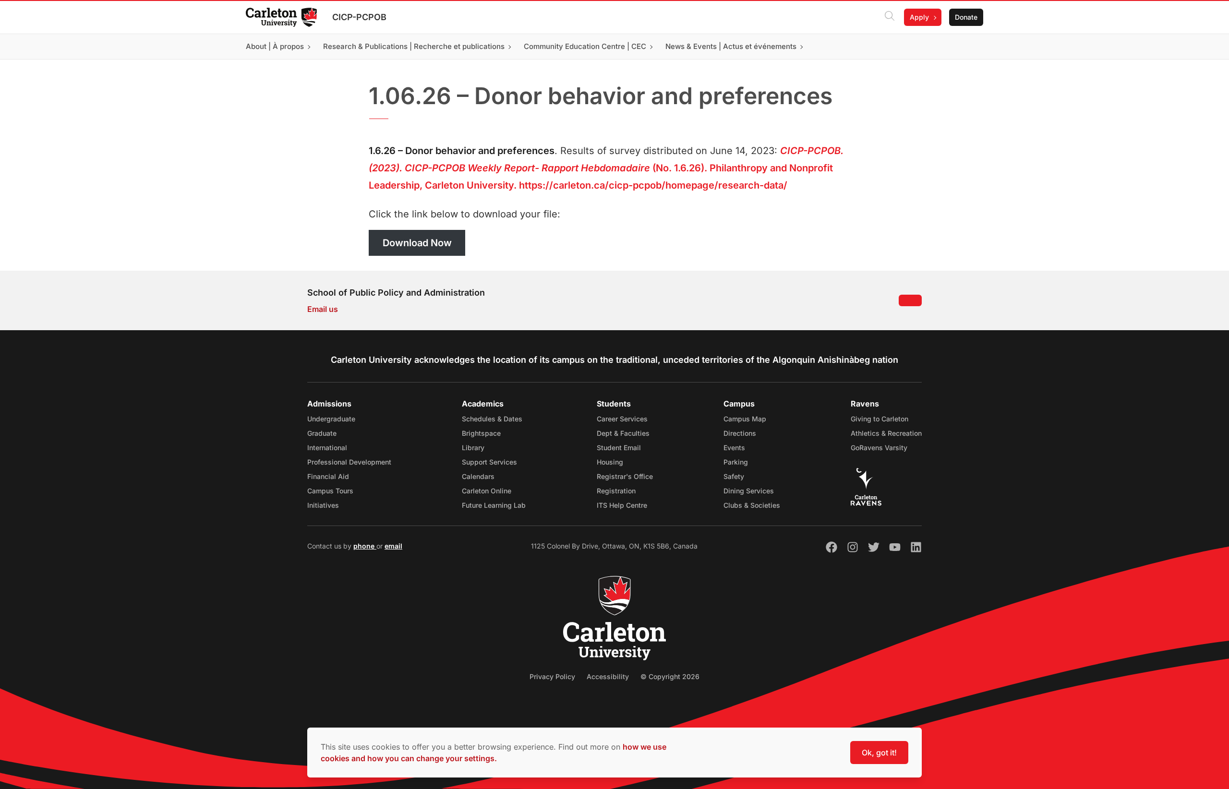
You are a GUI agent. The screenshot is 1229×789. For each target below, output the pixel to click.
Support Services (489, 462)
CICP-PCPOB (359, 17)
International (327, 447)
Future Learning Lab (494, 505)
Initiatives (323, 505)
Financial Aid (328, 476)
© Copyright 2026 (669, 676)
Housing (610, 462)
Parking (735, 462)
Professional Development (349, 462)
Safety (733, 476)
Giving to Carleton (879, 419)
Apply (919, 17)
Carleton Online (486, 491)
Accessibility (608, 676)
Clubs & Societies (751, 505)
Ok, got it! (879, 752)
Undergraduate (331, 419)
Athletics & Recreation (886, 433)
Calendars (478, 476)
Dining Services (748, 491)
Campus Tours (330, 491)
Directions (739, 433)
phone (364, 546)
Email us (322, 309)
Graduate (322, 433)
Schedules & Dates (492, 419)
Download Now (417, 243)
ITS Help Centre (622, 505)
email (393, 546)
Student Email (619, 447)
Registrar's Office (625, 476)
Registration (616, 491)
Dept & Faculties (623, 433)
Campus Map (744, 419)
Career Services (622, 419)
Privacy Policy (552, 676)
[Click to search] (889, 17)
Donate (966, 17)
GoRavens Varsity (879, 447)
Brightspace (481, 433)
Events (734, 447)
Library (473, 447)
